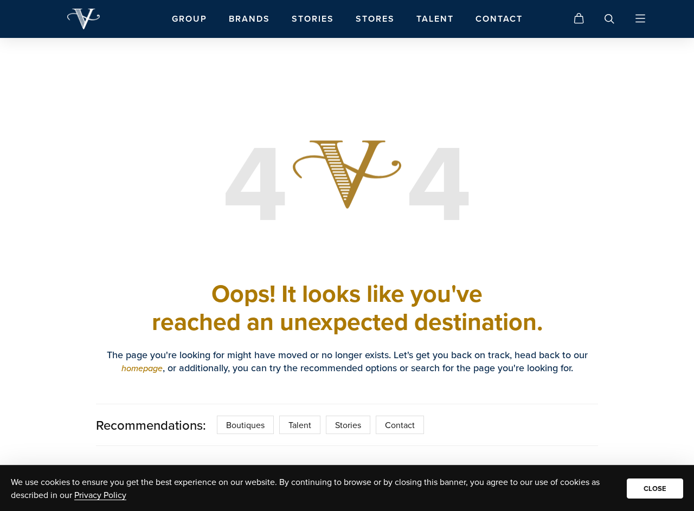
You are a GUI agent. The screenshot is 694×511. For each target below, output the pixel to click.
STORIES (313, 18)
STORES (375, 18)
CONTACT (499, 18)
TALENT (435, 18)
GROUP (189, 18)
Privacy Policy (100, 495)
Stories (348, 425)
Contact (400, 425)
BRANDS (249, 18)
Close (655, 488)
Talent (299, 425)
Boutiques (245, 425)
